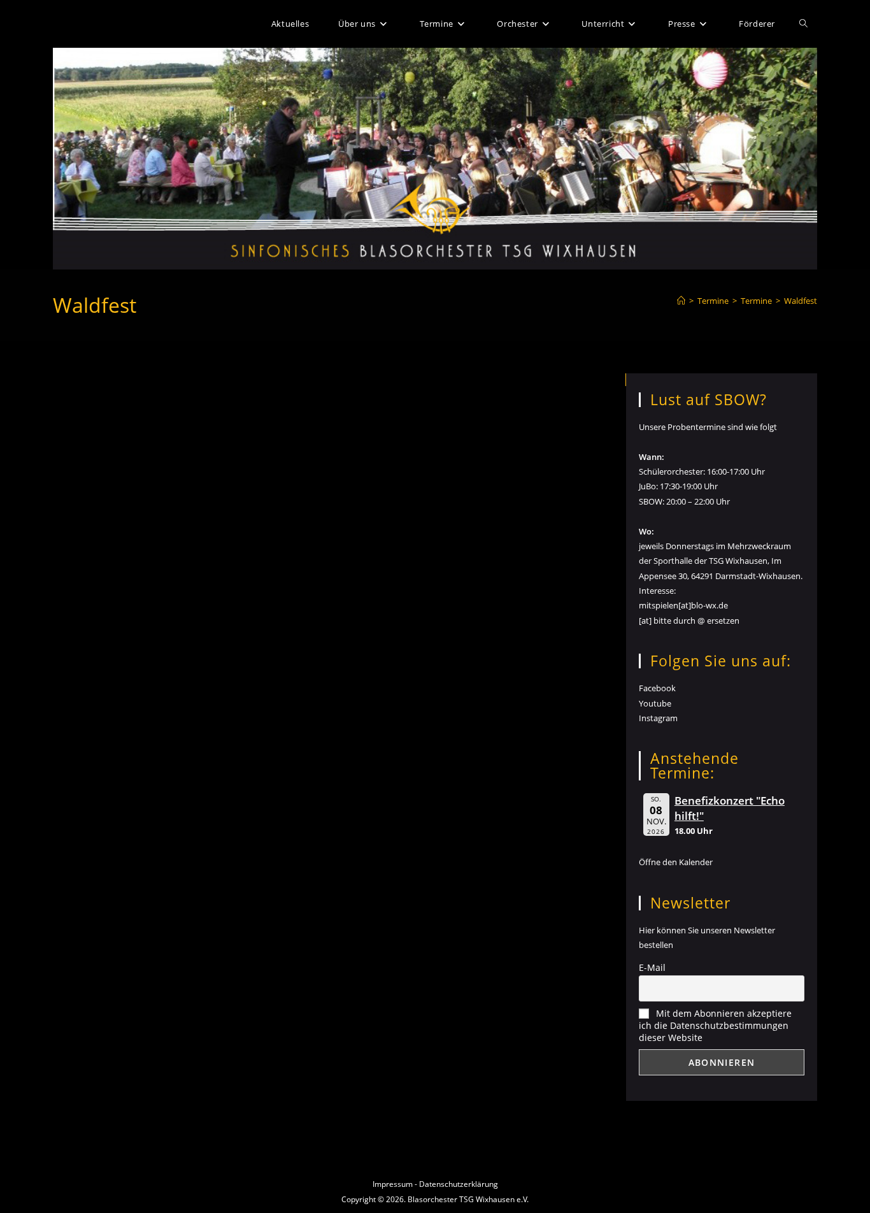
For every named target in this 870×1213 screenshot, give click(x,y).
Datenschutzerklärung (458, 1184)
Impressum (393, 1184)
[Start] (681, 300)
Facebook (657, 688)
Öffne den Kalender (676, 862)
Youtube (655, 703)
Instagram (658, 718)
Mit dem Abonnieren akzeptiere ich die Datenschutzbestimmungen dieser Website (715, 1025)
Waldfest (800, 300)
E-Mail (652, 967)
